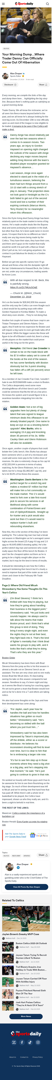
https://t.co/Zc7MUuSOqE (23, 287)
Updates (27, 856)
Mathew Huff (10, 938)
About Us (12, 1057)
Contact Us (24, 1057)
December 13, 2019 (20, 296)
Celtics (11, 9)
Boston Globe (8, 658)
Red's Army (16, 856)
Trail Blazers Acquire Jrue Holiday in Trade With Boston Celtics (30, 970)
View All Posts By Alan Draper (26, 887)
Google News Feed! (17, 836)
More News (26, 1016)
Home (4, 9)
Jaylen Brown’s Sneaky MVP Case (20, 934)
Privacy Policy (38, 1057)
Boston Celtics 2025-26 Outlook (31, 943)
